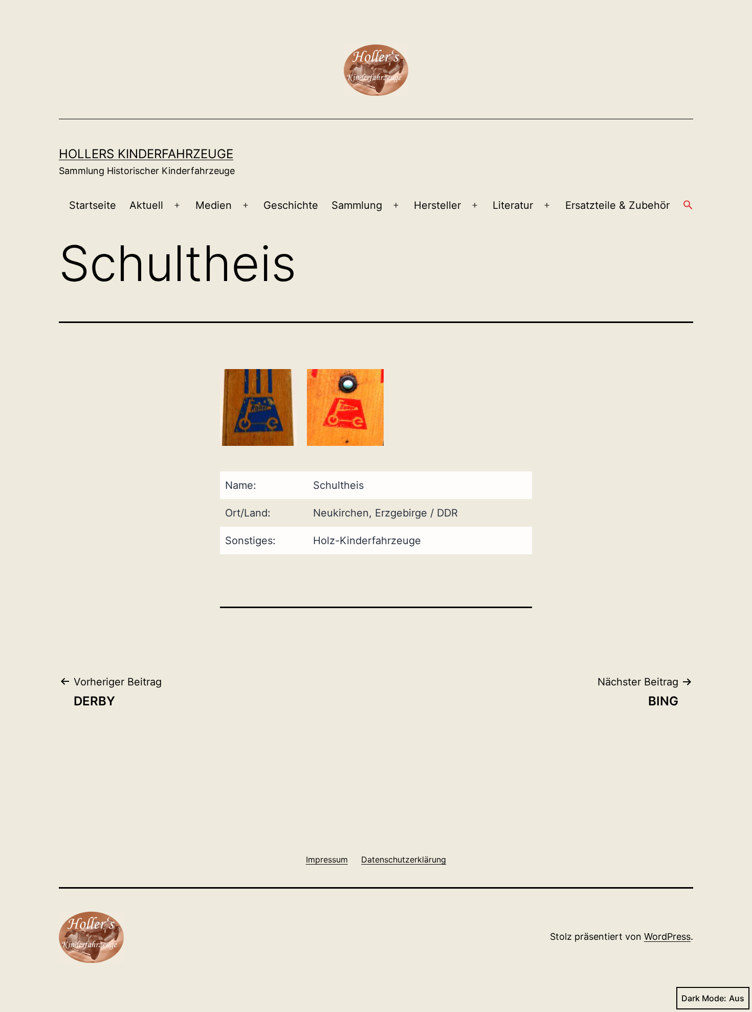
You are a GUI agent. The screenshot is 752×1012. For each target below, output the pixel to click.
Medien (213, 205)
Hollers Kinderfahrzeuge (146, 153)
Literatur (513, 205)
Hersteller (437, 205)
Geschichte (290, 205)
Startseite (92, 205)
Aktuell (146, 205)
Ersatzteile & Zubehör (617, 205)
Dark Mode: (703, 998)
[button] (688, 206)
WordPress (667, 936)
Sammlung (356, 205)
